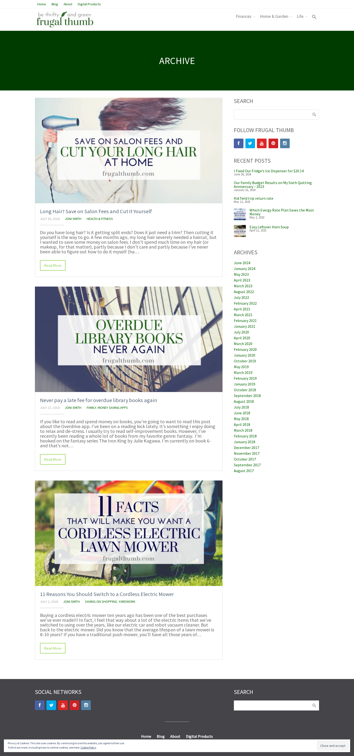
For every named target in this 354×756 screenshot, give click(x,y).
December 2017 (246, 447)
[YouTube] (262, 143)
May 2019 (241, 366)
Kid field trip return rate (253, 198)
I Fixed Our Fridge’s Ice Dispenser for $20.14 (269, 170)
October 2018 (245, 389)
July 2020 (241, 332)
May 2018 (241, 418)
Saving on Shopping (101, 601)
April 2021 (242, 309)
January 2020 (244, 355)
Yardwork (127, 601)
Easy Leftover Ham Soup (269, 226)
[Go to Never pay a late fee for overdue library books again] (129, 339)
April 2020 (242, 337)
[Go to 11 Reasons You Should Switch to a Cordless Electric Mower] (129, 533)
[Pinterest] (273, 143)
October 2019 (245, 361)
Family (91, 407)
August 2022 (244, 291)
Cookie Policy (88, 747)
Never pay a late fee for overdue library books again (98, 400)
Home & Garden (274, 16)
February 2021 (245, 320)
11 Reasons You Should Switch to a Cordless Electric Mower (107, 594)
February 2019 (245, 378)
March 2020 (243, 343)
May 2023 (241, 274)
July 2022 (241, 297)
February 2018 (245, 436)
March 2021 (243, 314)
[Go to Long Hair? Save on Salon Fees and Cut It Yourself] (129, 150)
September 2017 (247, 464)
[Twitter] (250, 143)
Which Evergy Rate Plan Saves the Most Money (281, 212)
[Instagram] (285, 143)
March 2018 (243, 430)
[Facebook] (238, 143)
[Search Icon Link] (314, 17)
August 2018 (244, 401)
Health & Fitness (100, 219)
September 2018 (247, 395)
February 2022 (245, 303)
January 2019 (244, 384)
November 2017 (247, 453)
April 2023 (242, 280)
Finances (243, 16)
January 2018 (244, 441)
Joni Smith (73, 219)
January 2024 (244, 268)
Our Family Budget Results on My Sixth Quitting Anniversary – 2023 (273, 184)
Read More (52, 265)
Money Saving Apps (113, 407)
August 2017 (244, 470)
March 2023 (243, 285)
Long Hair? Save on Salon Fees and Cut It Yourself (96, 211)
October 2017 (245, 459)
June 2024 (242, 262)
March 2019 (243, 372)
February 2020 (245, 349)
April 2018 (242, 424)
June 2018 (242, 412)
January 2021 (244, 326)
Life (300, 16)
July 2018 (241, 407)
